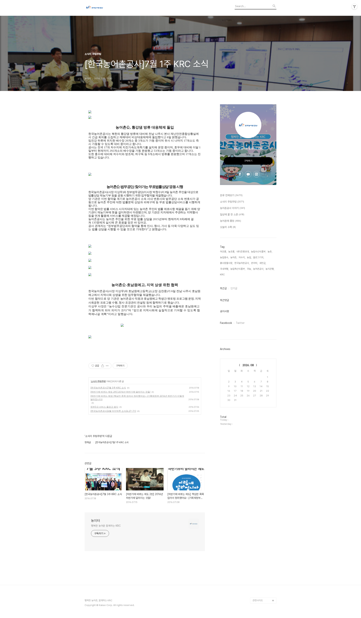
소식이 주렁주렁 (98, 381)
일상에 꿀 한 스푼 (232, 214)
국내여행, (224, 268)
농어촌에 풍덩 (230, 220)
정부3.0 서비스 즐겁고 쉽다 (104, 406)
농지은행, (269, 268)
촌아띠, (254, 263)
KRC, (222, 274)
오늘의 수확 (228, 227)
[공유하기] (102, 366)
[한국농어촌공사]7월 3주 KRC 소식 (108, 387)
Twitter (240, 322)
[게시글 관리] (107, 366)
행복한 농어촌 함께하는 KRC (106, 525)
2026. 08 (248, 365)
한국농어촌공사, (242, 263)
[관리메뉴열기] (354, 6)
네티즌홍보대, (243, 251)
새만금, (262, 263)
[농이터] (105, 8)
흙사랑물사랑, (226, 263)
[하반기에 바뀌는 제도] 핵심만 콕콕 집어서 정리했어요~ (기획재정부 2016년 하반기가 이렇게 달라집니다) (137, 398)
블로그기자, (258, 257)
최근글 (223, 288)
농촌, (270, 251)
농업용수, (224, 257)
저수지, (242, 257)
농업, (249, 257)
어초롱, (223, 251)
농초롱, (231, 251)
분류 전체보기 (231, 195)
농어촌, (233, 257)
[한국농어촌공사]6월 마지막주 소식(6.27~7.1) (113, 411)
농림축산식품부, (237, 268)
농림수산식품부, (258, 251)
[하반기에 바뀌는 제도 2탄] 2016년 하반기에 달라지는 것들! (120, 391)
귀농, (249, 268)
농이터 (95, 521)
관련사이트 (258, 600)
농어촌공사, (258, 268)
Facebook (226, 322)
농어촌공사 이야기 (232, 208)
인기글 (234, 288)
